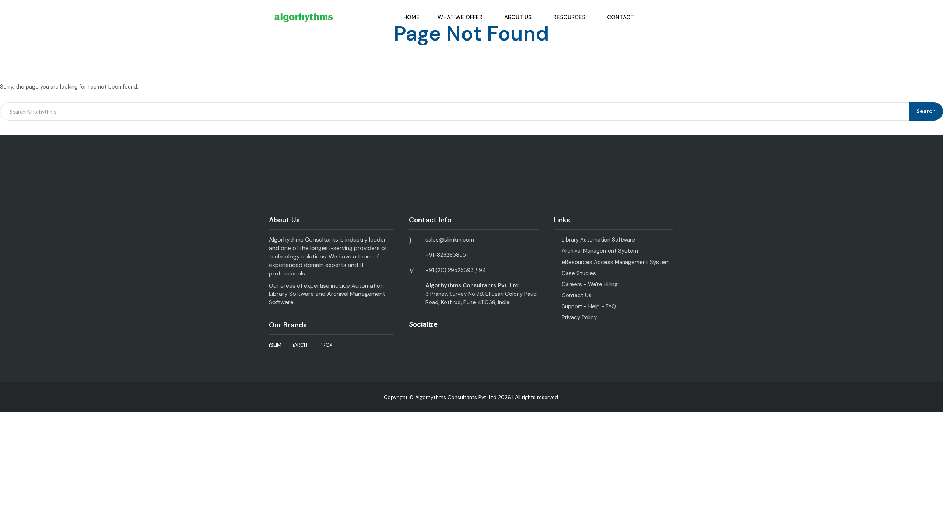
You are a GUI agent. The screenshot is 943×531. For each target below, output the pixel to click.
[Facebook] (413, 346)
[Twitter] (462, 346)
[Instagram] (446, 346)
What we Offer (460, 17)
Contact (620, 17)
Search (926, 111)
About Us (518, 17)
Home (411, 17)
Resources (569, 17)
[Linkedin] (429, 346)
